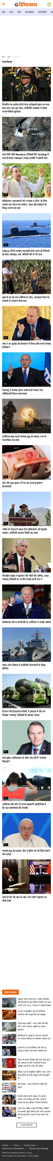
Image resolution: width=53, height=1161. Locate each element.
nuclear (16, 57)
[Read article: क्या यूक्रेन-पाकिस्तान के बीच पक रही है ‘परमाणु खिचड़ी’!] (26, 737)
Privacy (5, 1145)
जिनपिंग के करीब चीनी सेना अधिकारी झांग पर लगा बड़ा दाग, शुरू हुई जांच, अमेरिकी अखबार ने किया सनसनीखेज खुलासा (25, 108)
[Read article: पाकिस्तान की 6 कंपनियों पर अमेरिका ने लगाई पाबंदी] (26, 601)
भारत (11, 12)
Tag (8, 57)
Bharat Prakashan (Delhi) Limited (18, 1153)
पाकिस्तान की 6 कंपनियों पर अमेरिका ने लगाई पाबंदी (26, 622)
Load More (26, 1125)
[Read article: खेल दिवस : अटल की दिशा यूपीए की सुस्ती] (9, 1087)
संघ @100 (29, 12)
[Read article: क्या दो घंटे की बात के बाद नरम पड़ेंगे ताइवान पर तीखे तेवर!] (26, 876)
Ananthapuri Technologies (28, 1156)
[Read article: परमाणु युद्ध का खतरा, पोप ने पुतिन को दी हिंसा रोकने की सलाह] (26, 830)
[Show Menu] (3, 4)
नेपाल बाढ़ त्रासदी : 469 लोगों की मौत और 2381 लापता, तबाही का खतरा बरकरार (33, 1026)
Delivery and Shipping (38, 1148)
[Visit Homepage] (26, 4)
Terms (16, 1145)
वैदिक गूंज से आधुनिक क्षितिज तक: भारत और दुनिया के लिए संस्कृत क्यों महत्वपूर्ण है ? (34, 1074)
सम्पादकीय (42, 12)
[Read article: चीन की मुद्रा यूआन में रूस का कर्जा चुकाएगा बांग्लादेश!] (26, 462)
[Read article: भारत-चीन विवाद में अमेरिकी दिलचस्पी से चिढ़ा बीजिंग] (26, 644)
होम (3, 12)
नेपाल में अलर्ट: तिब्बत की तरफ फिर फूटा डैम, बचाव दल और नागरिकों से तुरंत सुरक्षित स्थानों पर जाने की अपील (34, 1062)
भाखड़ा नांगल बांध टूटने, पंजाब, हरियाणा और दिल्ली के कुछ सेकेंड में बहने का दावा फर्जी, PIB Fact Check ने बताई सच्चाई (34, 1002)
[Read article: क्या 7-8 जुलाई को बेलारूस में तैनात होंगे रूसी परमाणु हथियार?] (26, 323)
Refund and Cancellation (13, 1148)
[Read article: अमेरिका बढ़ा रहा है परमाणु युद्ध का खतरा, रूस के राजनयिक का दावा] (26, 416)
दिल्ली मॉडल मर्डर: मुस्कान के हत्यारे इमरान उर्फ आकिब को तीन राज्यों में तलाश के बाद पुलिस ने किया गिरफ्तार (33, 1099)
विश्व (19, 12)
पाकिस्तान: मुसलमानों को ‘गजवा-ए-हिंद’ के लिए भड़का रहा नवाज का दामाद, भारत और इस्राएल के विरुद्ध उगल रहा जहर (24, 204)
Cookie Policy (30, 1145)
